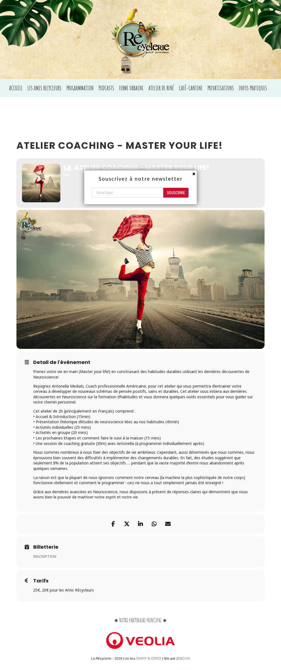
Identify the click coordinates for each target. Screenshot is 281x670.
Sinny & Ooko (148, 658)
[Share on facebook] (113, 524)
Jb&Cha (183, 658)
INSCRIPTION (44, 556)
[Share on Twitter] (127, 524)
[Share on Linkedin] (140, 524)
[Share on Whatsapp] (154, 524)
